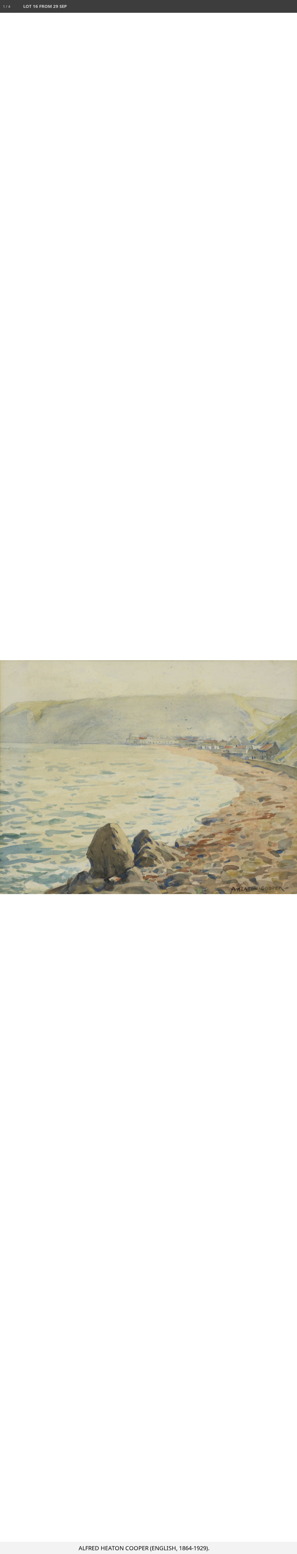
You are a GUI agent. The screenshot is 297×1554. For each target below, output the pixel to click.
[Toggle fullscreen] (265, 6)
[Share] (277, 6)
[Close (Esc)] (290, 6)
